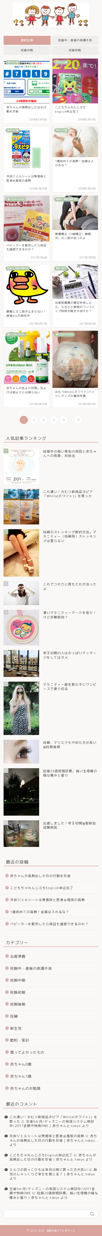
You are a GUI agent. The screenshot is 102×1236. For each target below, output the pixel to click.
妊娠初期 (75, 50)
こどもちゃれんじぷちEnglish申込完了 (41, 888)
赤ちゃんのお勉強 (25, 1088)
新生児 (16, 1028)
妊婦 (14, 1016)
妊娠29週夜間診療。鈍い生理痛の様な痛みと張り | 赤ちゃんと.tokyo (53, 1195)
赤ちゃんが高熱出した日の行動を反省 (40, 875)
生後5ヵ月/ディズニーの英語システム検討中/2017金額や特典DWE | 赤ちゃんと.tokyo (51, 1123)
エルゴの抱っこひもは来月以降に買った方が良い (48, 1169)
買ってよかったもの (27, 1052)
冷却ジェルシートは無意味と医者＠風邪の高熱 (47, 899)
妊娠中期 (27, 50)
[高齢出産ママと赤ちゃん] (51, 21)
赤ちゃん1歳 (21, 1076)
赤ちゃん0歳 (21, 1064)
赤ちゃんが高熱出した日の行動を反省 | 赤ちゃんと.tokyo (53, 1138)
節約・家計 (19, 1040)
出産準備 (17, 956)
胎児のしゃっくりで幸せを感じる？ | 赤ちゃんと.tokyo (53, 1171)
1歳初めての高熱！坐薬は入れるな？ (39, 912)
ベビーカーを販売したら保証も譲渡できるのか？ (49, 924)
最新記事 (27, 40)
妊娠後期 (17, 1004)
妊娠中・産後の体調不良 (75, 40)
